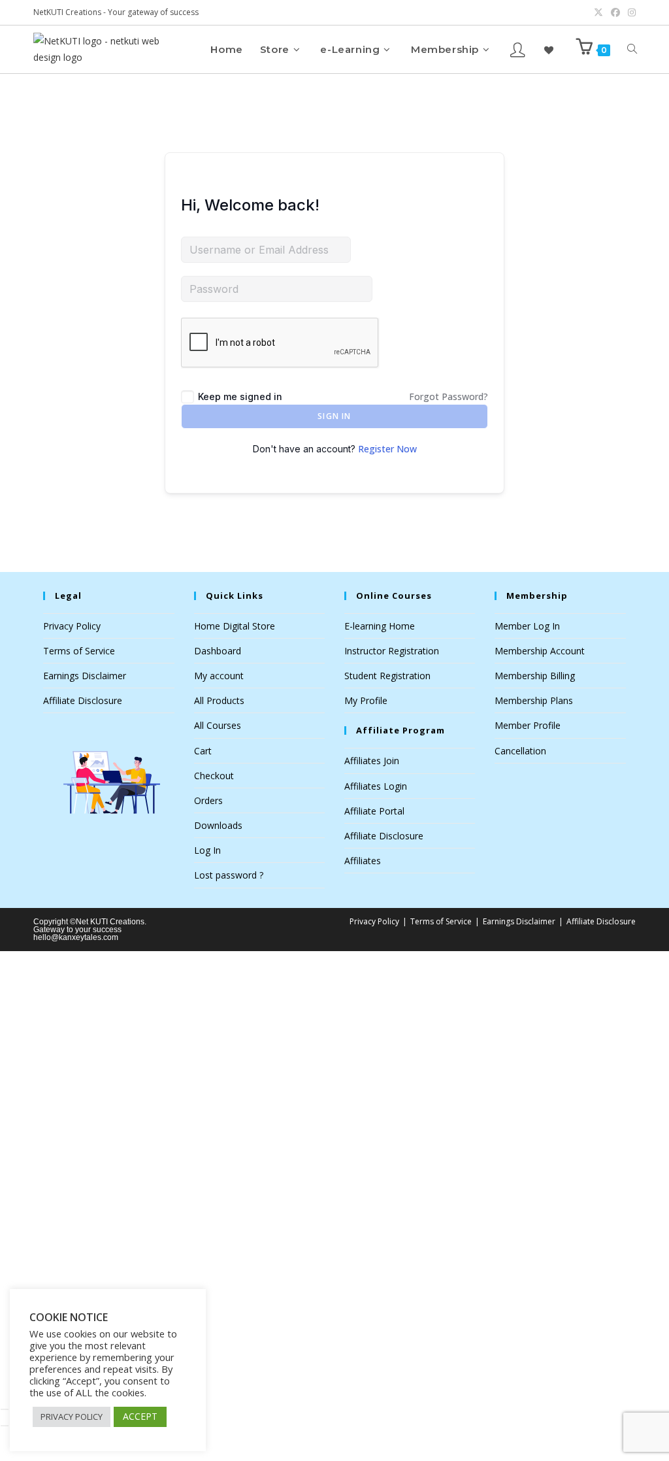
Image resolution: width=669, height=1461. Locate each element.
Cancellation (520, 751)
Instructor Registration (391, 651)
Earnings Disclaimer (84, 675)
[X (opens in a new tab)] (598, 12)
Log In (207, 850)
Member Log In (527, 626)
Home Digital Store (234, 626)
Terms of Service (79, 651)
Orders (208, 800)
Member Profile (528, 725)
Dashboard (217, 651)
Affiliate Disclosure (82, 700)
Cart (203, 751)
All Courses (217, 725)
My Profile (365, 700)
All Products (219, 700)
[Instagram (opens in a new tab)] (630, 12)
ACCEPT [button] (140, 1416)
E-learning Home (379, 626)
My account (219, 675)
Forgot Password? (448, 396)
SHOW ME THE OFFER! (271, 1237)
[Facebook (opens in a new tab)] (615, 12)
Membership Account (540, 651)
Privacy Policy (72, 626)
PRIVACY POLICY (72, 1416)
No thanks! (271, 1390)
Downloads (218, 825)
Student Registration (387, 675)
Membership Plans (534, 700)
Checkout (214, 775)
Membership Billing (535, 675)
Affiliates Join (371, 760)
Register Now (387, 449)
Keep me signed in (240, 396)
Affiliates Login (375, 786)
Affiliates (362, 860)
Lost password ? (228, 875)
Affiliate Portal (374, 811)
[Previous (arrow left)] (4, 1425)
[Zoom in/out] (4, 1409)
